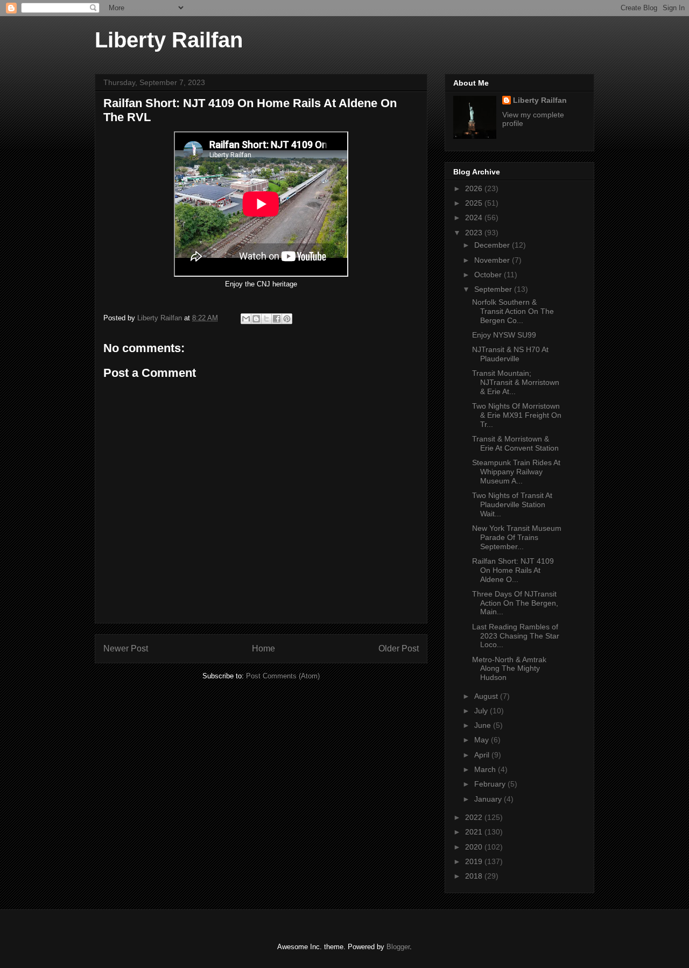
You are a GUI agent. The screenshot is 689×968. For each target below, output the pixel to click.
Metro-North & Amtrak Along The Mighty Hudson (509, 668)
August (487, 696)
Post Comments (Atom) (283, 676)
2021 (474, 831)
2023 (474, 232)
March (486, 769)
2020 (474, 847)
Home (263, 648)
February (491, 784)
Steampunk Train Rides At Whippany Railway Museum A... (516, 471)
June (483, 725)
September (494, 289)
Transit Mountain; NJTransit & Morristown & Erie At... (515, 382)
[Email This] (246, 318)
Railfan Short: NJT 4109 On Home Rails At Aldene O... (513, 570)
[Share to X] (266, 318)
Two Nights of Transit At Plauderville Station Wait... (512, 504)
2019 (474, 861)
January (489, 799)
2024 (474, 217)
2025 (474, 203)
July (482, 710)
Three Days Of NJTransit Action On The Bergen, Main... (515, 603)
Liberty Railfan (169, 40)
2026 (474, 188)
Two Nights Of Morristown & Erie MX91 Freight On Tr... (516, 415)
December (493, 245)
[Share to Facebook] (276, 318)
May (482, 739)
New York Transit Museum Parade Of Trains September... (516, 537)
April (482, 754)
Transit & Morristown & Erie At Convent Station (515, 443)
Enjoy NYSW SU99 (505, 335)
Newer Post (125, 648)
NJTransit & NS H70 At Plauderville (510, 354)
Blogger (398, 947)
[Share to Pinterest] (287, 318)
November (493, 260)
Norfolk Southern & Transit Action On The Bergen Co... (513, 311)
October (489, 274)
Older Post (398, 648)
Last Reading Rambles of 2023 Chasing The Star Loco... (515, 635)
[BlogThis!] (256, 318)
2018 (474, 876)
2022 (474, 817)
